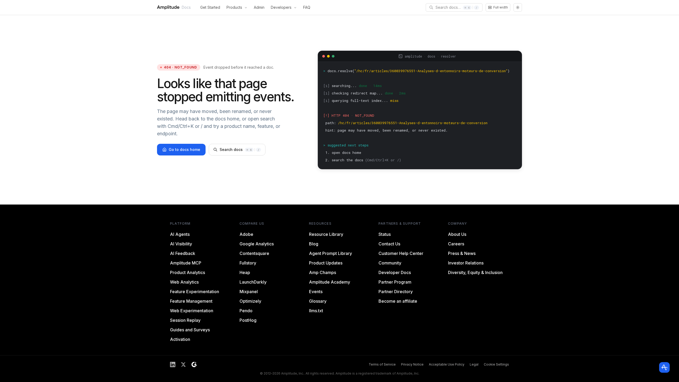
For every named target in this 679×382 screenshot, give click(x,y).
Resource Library (326, 234)
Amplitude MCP (185, 263)
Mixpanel (249, 291)
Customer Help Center (400, 253)
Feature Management (191, 301)
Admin (259, 7)
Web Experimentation (191, 310)
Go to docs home (184, 149)
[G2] (194, 364)
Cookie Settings (496, 364)
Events (316, 291)
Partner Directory (395, 291)
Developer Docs (394, 272)
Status (384, 234)
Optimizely (250, 301)
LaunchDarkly (253, 282)
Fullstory (248, 263)
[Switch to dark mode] (517, 7)
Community (389, 263)
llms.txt (316, 310)
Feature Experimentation (194, 291)
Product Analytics (187, 272)
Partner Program (394, 282)
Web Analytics (184, 282)
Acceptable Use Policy (446, 364)
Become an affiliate (397, 301)
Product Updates (325, 263)
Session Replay (185, 320)
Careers (456, 243)
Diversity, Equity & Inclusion (475, 272)
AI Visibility (181, 243)
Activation (180, 339)
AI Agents (180, 234)
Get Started (210, 7)
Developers (281, 7)
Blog (313, 243)
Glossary (318, 301)
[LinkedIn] (172, 364)
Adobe (246, 234)
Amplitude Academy (329, 282)
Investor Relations (466, 263)
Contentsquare (254, 253)
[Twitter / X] (183, 364)
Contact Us (389, 243)
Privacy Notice (412, 364)
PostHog (248, 320)
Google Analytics (257, 243)
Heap (245, 272)
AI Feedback (182, 253)
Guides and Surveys (190, 329)
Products (234, 7)
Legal (474, 364)
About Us (457, 234)
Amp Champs (322, 272)
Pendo (246, 310)
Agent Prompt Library (330, 253)
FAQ (306, 7)
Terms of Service (382, 364)
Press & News (462, 253)
